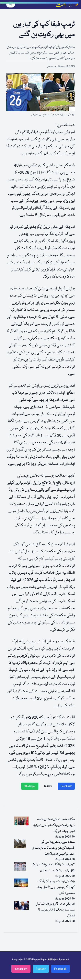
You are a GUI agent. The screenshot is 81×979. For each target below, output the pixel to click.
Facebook (66, 786)
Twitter (48, 786)
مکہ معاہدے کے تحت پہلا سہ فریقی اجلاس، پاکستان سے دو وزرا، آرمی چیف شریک (54, 825)
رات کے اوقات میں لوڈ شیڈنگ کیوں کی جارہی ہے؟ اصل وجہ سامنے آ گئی (56, 887)
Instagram (21, 969)
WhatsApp (29, 786)
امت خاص (51, 66)
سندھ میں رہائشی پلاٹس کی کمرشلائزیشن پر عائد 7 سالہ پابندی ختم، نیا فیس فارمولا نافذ (53, 848)
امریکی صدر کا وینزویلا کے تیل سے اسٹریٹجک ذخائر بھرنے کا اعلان (55, 909)
